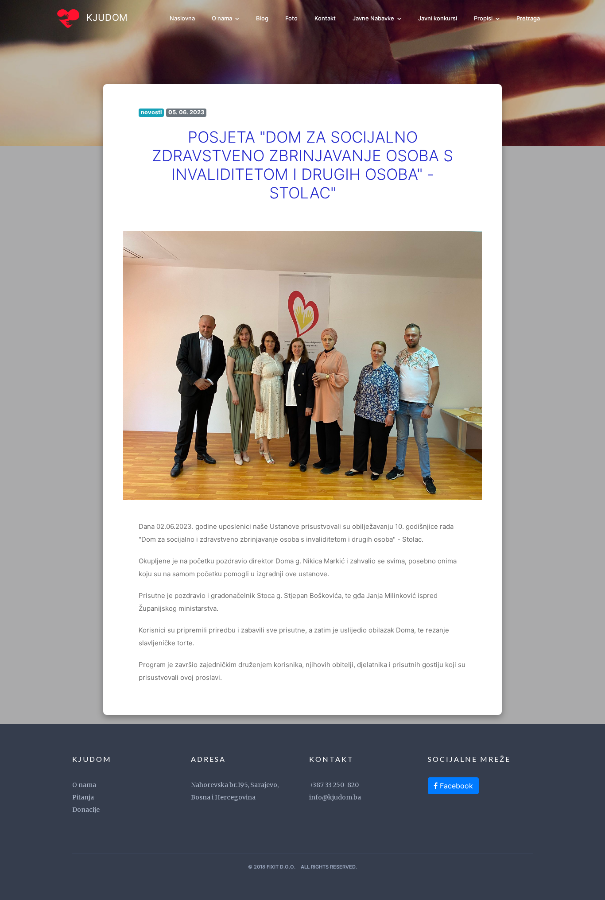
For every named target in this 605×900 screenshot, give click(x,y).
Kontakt (325, 18)
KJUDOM (105, 17)
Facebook (455, 785)
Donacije (86, 810)
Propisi (484, 18)
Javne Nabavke (374, 18)
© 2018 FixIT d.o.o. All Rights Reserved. (302, 867)
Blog (262, 18)
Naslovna (182, 18)
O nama (222, 18)
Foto (291, 18)
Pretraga (528, 18)
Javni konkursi (437, 18)
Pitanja (83, 797)
